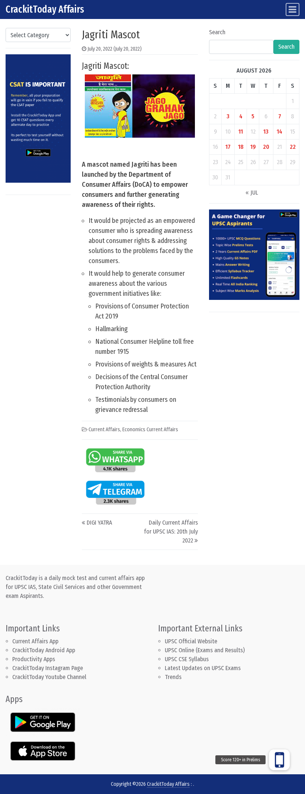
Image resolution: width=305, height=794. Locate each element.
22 (293, 146)
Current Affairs (104, 429)
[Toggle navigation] (292, 9)
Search (217, 32)
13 (266, 131)
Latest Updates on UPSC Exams (203, 668)
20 (266, 146)
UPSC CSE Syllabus (187, 659)
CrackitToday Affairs (45, 9)
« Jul (251, 192)
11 (240, 131)
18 (241, 146)
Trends (173, 677)
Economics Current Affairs (150, 429)
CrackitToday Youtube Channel (49, 677)
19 (253, 146)
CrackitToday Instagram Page (47, 668)
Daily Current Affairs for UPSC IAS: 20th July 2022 (171, 531)
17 (228, 146)
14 (279, 131)
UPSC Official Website (191, 641)
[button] (279, 759)
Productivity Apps (33, 659)
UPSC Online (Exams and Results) (205, 650)
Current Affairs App (35, 641)
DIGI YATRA (99, 522)
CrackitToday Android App (43, 650)
